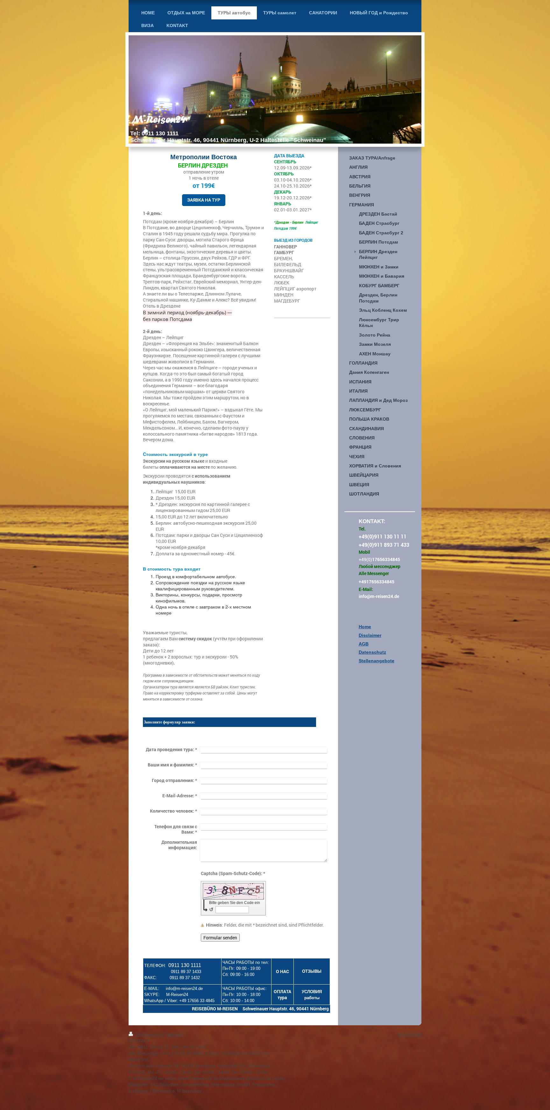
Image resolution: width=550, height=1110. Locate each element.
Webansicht (409, 1034)
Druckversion (148, 1034)
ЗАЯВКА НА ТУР (203, 200)
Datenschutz (372, 652)
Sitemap (174, 1034)
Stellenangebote (376, 660)
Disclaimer (370, 635)
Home (365, 626)
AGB (364, 643)
